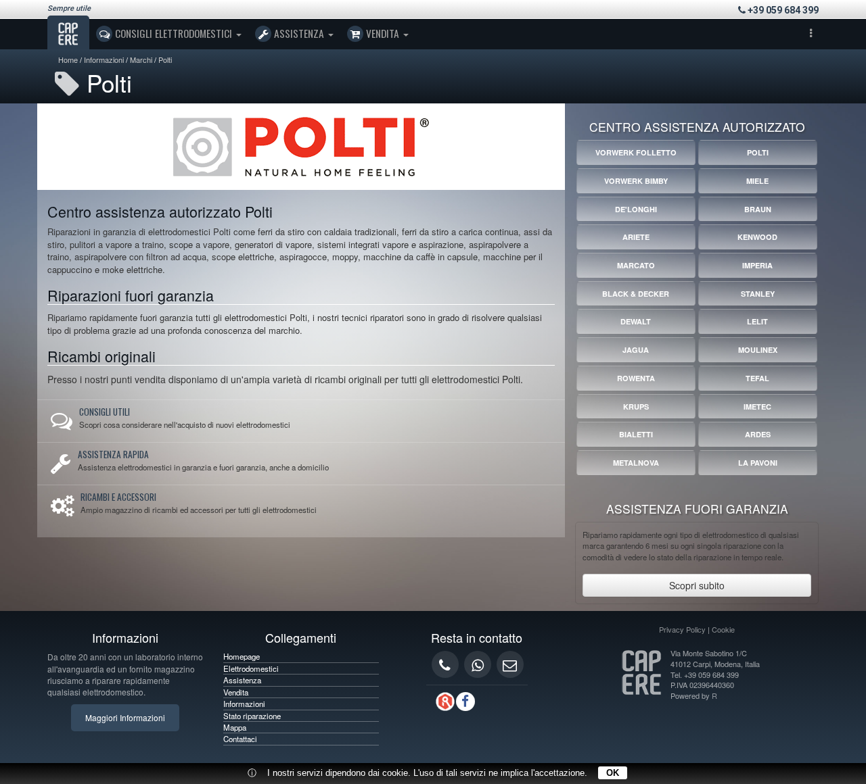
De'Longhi (636, 209)
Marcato (636, 265)
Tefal (757, 378)
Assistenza (299, 33)
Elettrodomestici (251, 668)
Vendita (382, 33)
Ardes (758, 434)
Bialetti (636, 434)
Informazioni (104, 59)
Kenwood (757, 237)
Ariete (636, 237)
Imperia (757, 265)
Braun (757, 209)
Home (68, 59)
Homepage (241, 656)
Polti (165, 59)
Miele (757, 181)
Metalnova (636, 463)
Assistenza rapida (113, 454)
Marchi (141, 59)
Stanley (758, 294)
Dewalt (635, 321)
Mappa (234, 727)
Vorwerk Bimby (636, 181)
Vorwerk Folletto (636, 152)
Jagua (635, 350)
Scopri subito (697, 585)
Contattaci (240, 738)
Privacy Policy (682, 629)
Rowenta (636, 378)
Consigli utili (104, 411)
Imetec (757, 406)
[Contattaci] (510, 664)
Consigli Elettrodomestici (173, 33)
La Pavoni (757, 463)
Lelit (757, 321)
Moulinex (757, 350)
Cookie (723, 629)
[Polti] (301, 145)
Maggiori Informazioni (125, 717)
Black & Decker (635, 294)
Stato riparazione (252, 715)
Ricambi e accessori (118, 497)
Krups (636, 406)
